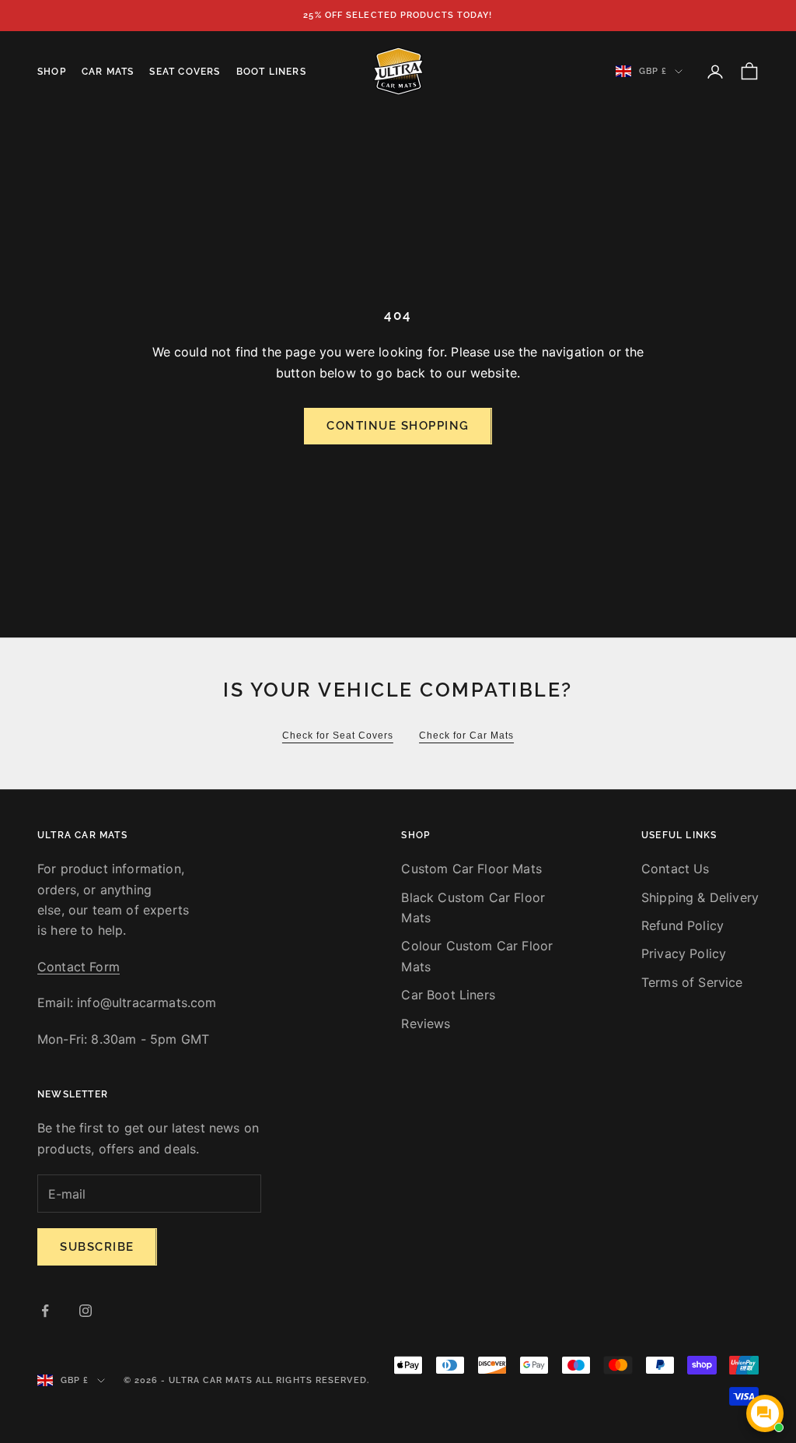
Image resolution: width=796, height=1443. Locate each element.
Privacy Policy (683, 953)
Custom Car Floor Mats (471, 868)
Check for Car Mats (466, 735)
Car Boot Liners (447, 994)
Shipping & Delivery (700, 897)
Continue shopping (398, 426)
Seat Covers (184, 71)
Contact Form (78, 966)
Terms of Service (692, 982)
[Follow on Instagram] (85, 1310)
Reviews (425, 1023)
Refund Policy (682, 925)
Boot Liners (271, 71)
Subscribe (97, 1247)
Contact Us (675, 868)
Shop (51, 71)
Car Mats (108, 71)
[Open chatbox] (765, 1413)
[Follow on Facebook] (45, 1310)
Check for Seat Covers (337, 735)
